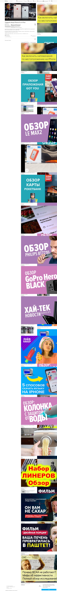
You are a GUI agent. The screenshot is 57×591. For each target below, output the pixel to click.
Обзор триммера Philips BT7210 (25, 264)
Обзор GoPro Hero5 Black (24, 294)
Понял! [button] (49, 589)
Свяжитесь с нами (9, 588)
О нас (7, 587)
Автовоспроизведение (49, 3)
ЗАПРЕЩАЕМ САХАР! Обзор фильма (25, 521)
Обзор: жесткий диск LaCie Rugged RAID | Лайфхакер (28, 172)
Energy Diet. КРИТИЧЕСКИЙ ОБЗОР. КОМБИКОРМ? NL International (30, 490)
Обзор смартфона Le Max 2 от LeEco (26, 142)
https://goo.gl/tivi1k (17, 26)
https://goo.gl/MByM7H (19, 27)
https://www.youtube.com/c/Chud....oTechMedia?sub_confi (21, 33)
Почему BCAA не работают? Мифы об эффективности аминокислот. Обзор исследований (28, 583)
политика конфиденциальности (11, 586)
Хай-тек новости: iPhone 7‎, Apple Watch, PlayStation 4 (28, 324)
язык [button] (40, 586)
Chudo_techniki (7, 25)
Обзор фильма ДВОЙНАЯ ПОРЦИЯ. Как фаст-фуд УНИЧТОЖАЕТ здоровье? (27, 552)
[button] (52, 1)
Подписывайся (8, 26)
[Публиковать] (35, 39)
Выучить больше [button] (45, 587)
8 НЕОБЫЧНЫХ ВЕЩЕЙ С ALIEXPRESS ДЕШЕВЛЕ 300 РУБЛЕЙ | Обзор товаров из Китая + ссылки (44, 327)
